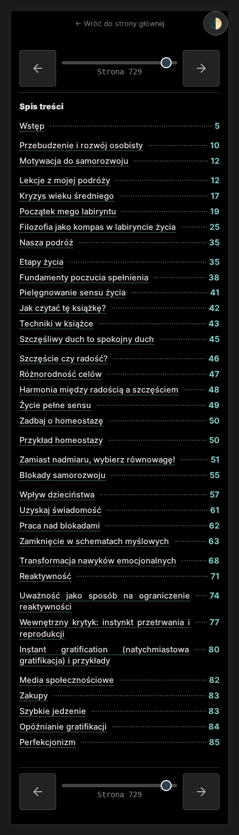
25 (215, 227)
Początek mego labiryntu (67, 212)
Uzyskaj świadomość (60, 510)
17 (215, 196)
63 (214, 541)
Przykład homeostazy (61, 440)
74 (215, 596)
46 (214, 359)
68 (214, 561)
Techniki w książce (56, 324)
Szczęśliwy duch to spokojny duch (86, 339)
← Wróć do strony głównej (120, 23)
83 (214, 696)
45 (214, 339)
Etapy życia (41, 262)
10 (215, 145)
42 (214, 308)
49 (214, 405)
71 (215, 576)
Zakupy (33, 696)
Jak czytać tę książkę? (62, 308)
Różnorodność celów (60, 374)
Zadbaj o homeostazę (61, 421)
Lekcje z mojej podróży (64, 180)
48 (214, 390)
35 (214, 243)
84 (214, 727)
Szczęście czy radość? (63, 359)
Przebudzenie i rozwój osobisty (81, 145)
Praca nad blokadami (59, 526)
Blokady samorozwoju (62, 475)
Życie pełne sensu (55, 405)
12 (215, 161)
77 (215, 622)
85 (214, 742)
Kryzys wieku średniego (66, 196)
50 (214, 421)
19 (215, 212)
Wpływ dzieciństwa (56, 495)
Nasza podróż (46, 243)
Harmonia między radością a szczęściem (98, 390)
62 (214, 526)
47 (214, 374)
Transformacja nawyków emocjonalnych (97, 561)
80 (214, 650)
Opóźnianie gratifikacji (63, 727)
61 (215, 510)
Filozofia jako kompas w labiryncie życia (97, 227)
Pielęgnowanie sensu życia (72, 293)
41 (215, 293)
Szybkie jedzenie (52, 711)
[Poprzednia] (37, 68)
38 (214, 278)
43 (214, 324)
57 (215, 495)
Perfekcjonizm (47, 742)
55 (215, 475)
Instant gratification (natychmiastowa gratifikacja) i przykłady (104, 655)
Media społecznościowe (66, 680)
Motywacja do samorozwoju (73, 161)
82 (214, 680)
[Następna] (201, 68)
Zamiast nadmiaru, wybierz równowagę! (97, 460)
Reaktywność (45, 576)
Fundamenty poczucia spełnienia (83, 278)
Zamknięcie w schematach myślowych (94, 541)
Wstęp (31, 126)
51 (215, 460)
